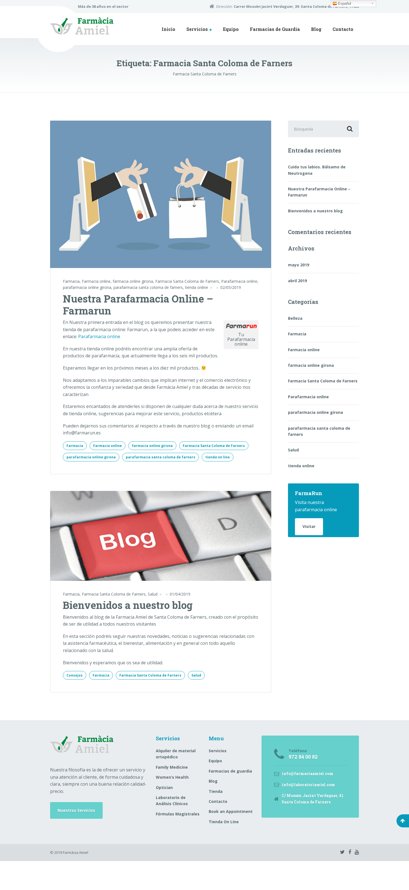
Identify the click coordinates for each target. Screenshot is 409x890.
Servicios (197, 29)
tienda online (196, 287)
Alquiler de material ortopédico (176, 753)
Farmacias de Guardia (275, 29)
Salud (152, 594)
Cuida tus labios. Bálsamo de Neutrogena (317, 170)
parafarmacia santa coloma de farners (148, 287)
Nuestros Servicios (76, 810)
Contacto (342, 29)
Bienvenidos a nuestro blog (128, 605)
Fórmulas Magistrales (177, 814)
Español (344, 3)
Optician (164, 787)
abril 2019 (297, 280)
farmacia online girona (133, 281)
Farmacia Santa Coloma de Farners (187, 281)
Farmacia (71, 281)
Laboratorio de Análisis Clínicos (172, 800)
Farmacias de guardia (230, 771)
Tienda (216, 791)
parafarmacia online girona (87, 287)
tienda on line (217, 457)
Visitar (309, 526)
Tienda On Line (224, 821)
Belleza (295, 318)
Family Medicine (172, 767)
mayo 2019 (298, 264)
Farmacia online (96, 281)
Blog (316, 29)
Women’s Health (172, 777)
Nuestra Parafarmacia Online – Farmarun (138, 304)
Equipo (231, 29)
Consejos (74, 675)
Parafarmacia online (239, 281)
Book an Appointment (231, 811)
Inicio (168, 29)
